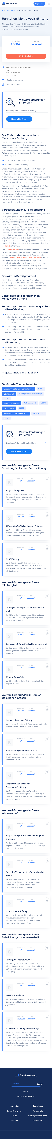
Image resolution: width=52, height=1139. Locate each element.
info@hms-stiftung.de (14, 80)
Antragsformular (12, 250)
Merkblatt (6, 246)
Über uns (14, 1120)
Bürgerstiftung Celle (15, 677)
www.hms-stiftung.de (14, 84)
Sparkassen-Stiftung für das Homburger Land (26, 644)
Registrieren (39, 4)
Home (2, 10)
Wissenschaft (9, 408)
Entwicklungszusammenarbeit (16, 413)
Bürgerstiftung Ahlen (15, 490)
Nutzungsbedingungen (37, 1116)
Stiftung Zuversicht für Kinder (19, 959)
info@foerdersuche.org (26, 1096)
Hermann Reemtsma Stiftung (19, 720)
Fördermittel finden (19, 119)
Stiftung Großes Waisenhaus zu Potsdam (24, 526)
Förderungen (10, 10)
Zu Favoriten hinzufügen (47, 479)
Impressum (37, 1120)
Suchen (39, 1084)
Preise (14, 1116)
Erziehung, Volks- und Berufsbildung (18, 389)
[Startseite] (9, 3)
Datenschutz (38, 1111)
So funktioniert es (14, 1111)
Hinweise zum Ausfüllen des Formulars (25, 258)
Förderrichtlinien (26, 56)
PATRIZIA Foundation (15, 995)
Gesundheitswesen (11, 403)
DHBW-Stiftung (12, 559)
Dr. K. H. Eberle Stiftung (16, 911)
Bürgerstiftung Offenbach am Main (21, 750)
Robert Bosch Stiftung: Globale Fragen (23, 1028)
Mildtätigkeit (9, 394)
